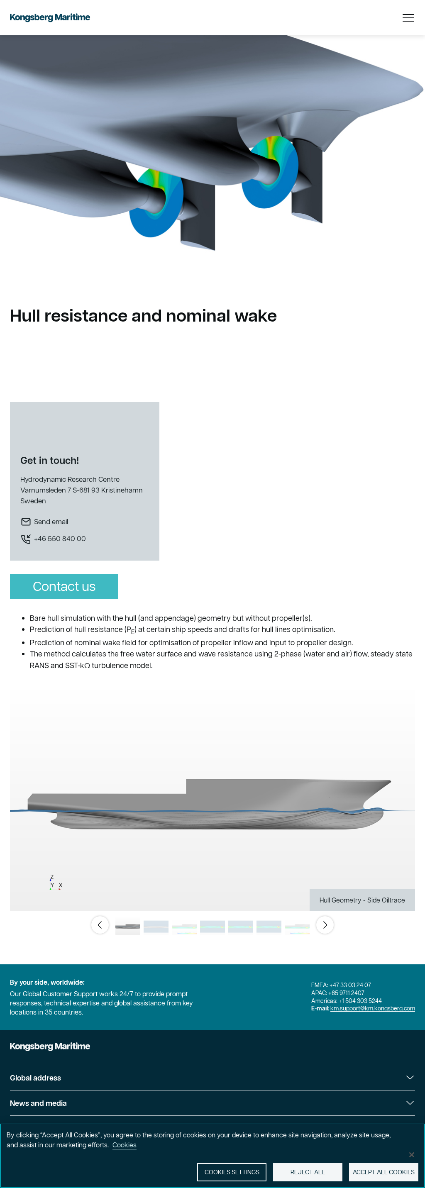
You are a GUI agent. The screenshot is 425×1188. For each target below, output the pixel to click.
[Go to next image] (325, 925)
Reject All (308, 1172)
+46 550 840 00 (60, 538)
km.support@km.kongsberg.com (372, 1008)
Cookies (124, 1145)
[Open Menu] (408, 17)
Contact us (64, 586)
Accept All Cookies (384, 1172)
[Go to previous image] (100, 925)
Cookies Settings (232, 1172)
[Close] (412, 1155)
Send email (51, 521)
